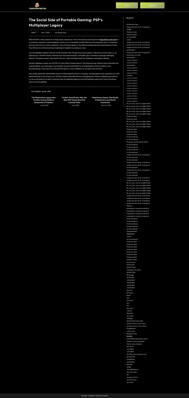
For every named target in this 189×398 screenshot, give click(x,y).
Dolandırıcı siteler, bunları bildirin (137, 142)
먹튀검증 (129, 318)
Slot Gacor (130, 346)
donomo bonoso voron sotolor (137, 326)
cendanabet (131, 280)
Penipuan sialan (132, 32)
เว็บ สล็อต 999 (131, 328)
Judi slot (129, 311)
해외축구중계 (131, 272)
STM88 (129, 29)
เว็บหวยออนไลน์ (132, 231)
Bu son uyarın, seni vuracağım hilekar (139, 103)
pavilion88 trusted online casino (137, 339)
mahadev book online (134, 270)
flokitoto (129, 206)
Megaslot (130, 313)
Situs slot (129, 290)
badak (129, 40)
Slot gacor (130, 293)
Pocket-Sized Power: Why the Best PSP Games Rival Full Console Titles (74, 100)
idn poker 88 (131, 357)
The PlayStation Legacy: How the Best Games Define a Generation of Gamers (44, 100)
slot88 (129, 367)
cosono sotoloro (132, 60)
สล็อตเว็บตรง (131, 234)
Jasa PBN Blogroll (132, 369)
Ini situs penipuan (132, 137)
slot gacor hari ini (132, 377)
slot (128, 374)
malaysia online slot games (135, 341)
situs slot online (132, 372)
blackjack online (132, 333)
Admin (33, 33)
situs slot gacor (132, 380)
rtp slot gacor (131, 262)
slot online (130, 316)
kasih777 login (131, 267)
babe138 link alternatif (108, 40)
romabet (129, 75)
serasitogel (130, 277)
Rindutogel (130, 275)
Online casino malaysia (134, 344)
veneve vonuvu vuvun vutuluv (136, 323)
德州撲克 (129, 336)
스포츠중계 (130, 349)
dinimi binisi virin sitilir (134, 55)
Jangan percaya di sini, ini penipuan (138, 27)
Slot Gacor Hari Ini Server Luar (137, 354)
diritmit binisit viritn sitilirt (135, 321)
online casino (131, 331)
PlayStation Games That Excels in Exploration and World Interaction (105, 100)
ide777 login (131, 265)
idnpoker (129, 364)
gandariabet (131, 50)
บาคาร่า (129, 236)
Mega (128, 295)
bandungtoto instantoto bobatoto (138, 208)
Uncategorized (60, 33)
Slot (128, 298)
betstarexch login (132, 24)
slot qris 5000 (131, 37)
